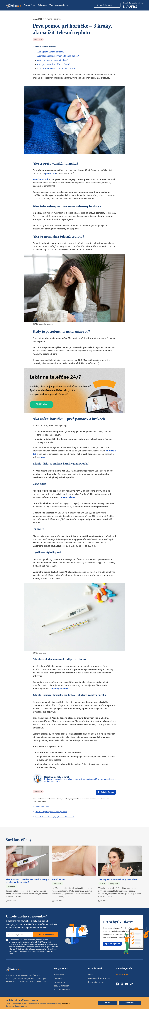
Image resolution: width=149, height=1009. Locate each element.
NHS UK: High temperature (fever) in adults (51, 812)
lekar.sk (12, 949)
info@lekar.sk (122, 974)
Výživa (102, 883)
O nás (90, 975)
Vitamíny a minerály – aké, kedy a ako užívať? (118, 879)
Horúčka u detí (58, 879)
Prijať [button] (107, 1003)
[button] (38, 1006)
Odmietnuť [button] (129, 1003)
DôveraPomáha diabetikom (99, 978)
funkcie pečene (67, 497)
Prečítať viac (66, 1004)
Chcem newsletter (46, 935)
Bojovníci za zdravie (96, 982)
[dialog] (74, 1003)
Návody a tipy (59, 982)
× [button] (146, 999)
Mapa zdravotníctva (62, 990)
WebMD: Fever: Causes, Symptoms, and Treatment (55, 817)
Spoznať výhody (112, 944)
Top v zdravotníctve (58, 5)
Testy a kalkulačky (61, 986)
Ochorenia (42, 5)
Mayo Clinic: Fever (42, 807)
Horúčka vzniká (40, 179)
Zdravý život (29, 5)
